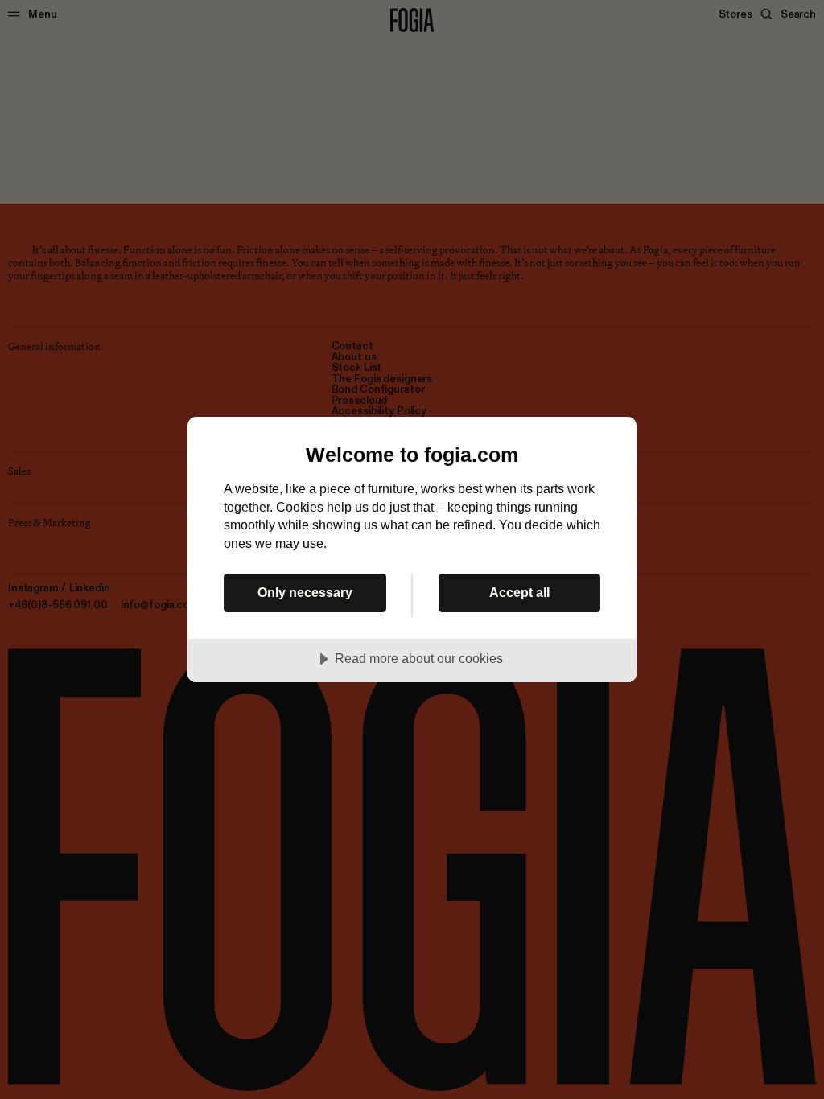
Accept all (519, 592)
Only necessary (305, 592)
